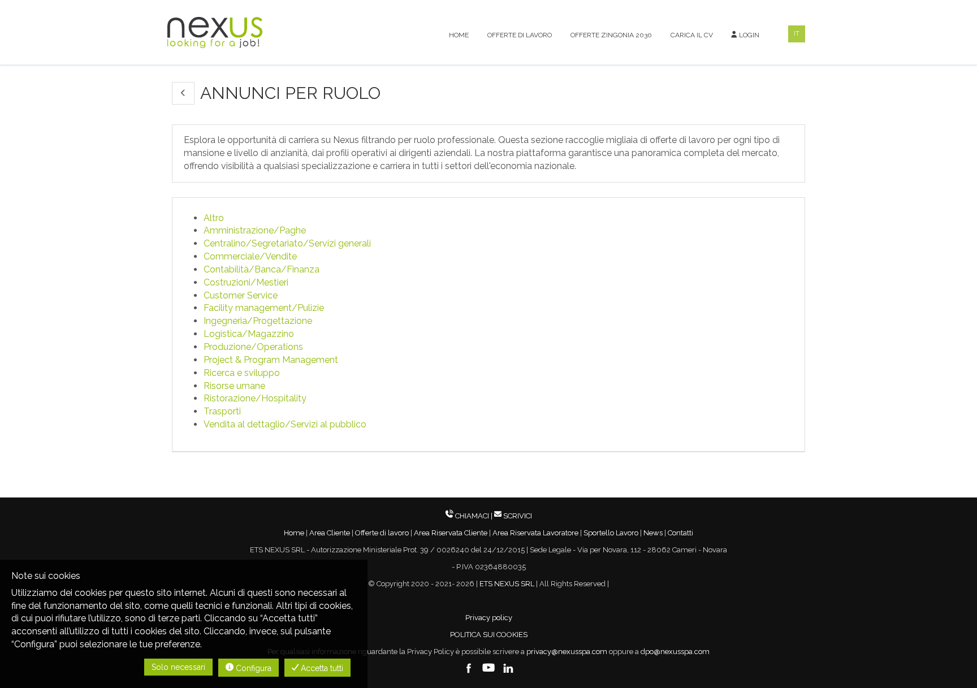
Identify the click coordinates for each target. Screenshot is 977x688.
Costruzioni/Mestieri (246, 282)
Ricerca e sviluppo (242, 372)
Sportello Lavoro (610, 533)
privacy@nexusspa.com (566, 651)
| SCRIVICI (511, 516)
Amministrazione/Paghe (255, 230)
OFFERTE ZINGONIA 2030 (611, 35)
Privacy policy (488, 617)
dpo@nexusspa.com (675, 651)
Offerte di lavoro (519, 35)
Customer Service (241, 295)
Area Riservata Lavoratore (535, 533)
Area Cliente (329, 533)
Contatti (680, 533)
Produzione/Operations (253, 346)
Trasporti (222, 411)
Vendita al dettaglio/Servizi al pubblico (285, 424)
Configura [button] (252, 668)
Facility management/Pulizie (264, 307)
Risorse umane (234, 385)
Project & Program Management (271, 359)
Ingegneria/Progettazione (258, 320)
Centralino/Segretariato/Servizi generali (287, 243)
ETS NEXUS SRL (506, 583)
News (653, 533)
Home (459, 35)
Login (748, 35)
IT (796, 33)
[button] (183, 93)
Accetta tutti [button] (321, 668)
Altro (214, 218)
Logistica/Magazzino (249, 333)
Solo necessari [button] (178, 667)
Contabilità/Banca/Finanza (261, 269)
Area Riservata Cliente (450, 533)
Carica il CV (692, 35)
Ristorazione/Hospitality (255, 398)
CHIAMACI (472, 516)
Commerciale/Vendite (250, 256)
